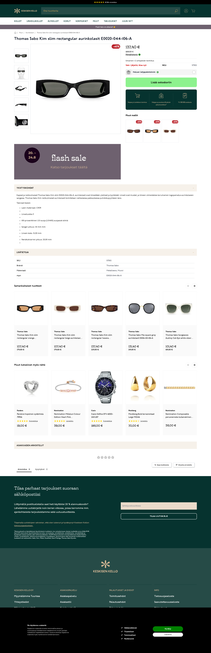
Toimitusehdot (117, 596)
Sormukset (82, 21)
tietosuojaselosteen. (23, 526)
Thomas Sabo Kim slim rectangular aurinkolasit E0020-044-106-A (58, 33)
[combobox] (110, 11)
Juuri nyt (127, 21)
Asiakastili (65, 602)
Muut (96, 21)
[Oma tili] (186, 11)
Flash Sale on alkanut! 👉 (106, 27)
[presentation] (127, 70)
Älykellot (53, 21)
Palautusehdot (117, 602)
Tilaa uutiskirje (159, 516)
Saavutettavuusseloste (166, 602)
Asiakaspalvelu (68, 596)
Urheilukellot (35, 21)
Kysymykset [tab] (40, 469)
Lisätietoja (23, 252)
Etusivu (15, 33)
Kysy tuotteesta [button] (163, 465)
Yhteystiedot (21, 602)
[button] (194, 286)
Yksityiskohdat (25, 188)
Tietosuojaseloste (164, 596)
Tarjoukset (110, 21)
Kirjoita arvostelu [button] (185, 465)
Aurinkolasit (30, 33)
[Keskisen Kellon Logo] (25, 11)
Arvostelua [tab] (22, 469)
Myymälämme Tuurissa (27, 596)
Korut (67, 21)
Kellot (18, 21)
